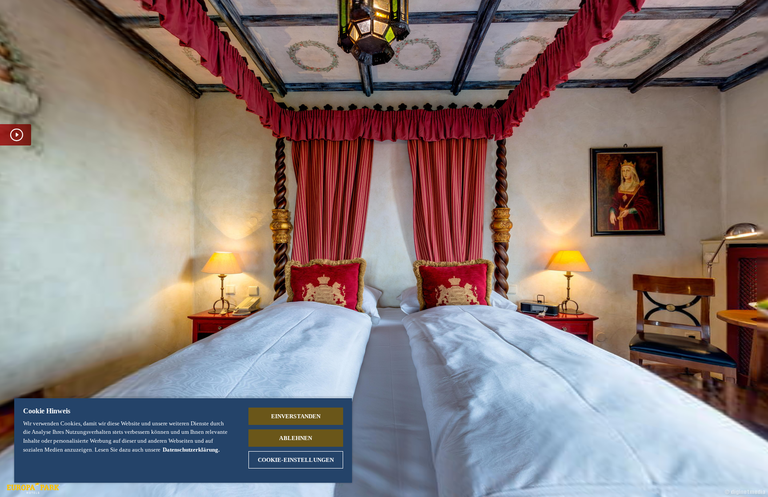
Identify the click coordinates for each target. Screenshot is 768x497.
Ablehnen (295, 438)
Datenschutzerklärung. (191, 449)
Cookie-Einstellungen (296, 460)
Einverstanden (296, 416)
